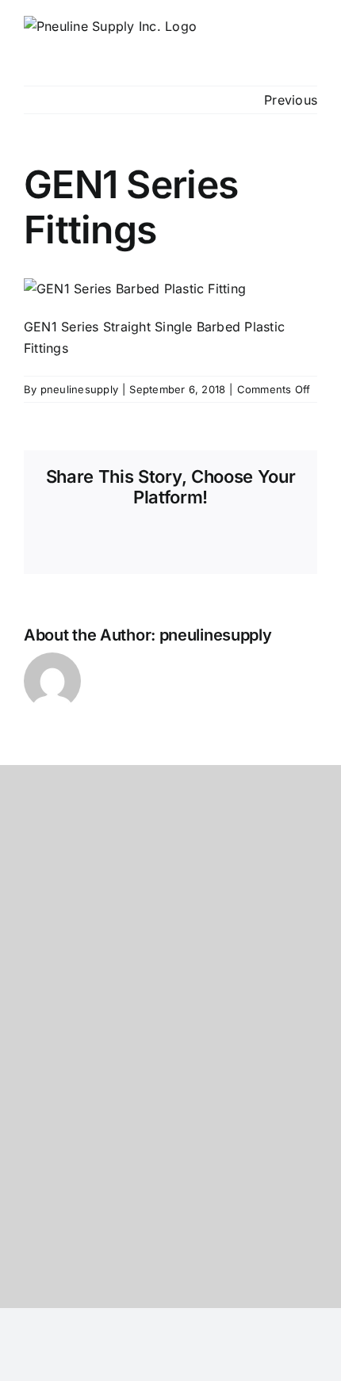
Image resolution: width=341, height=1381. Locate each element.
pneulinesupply (79, 389)
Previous (290, 100)
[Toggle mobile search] (282, 36)
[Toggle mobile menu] (311, 36)
